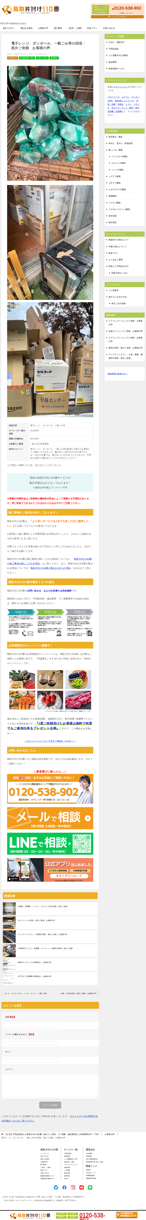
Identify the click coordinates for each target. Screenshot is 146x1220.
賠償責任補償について (47, 1176)
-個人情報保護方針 (92, 1159)
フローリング (113, 97)
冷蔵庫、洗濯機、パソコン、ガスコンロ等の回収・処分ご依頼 (42, 906)
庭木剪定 (113, 222)
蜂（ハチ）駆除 (116, 150)
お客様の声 (43, 28)
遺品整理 (113, 62)
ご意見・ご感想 (75, 28)
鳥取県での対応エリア (119, 240)
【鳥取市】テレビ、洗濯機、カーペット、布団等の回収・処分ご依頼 (45, 948)
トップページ (44, 1153)
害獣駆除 (113, 196)
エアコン (125, 97)
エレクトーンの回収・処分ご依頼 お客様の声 (36, 920)
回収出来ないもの (119, 273)
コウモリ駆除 (115, 203)
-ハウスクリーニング (70, 1164)
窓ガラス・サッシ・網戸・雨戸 (125, 108)
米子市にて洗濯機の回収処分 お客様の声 (34, 976)
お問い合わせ (109, 28)
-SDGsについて (91, 1172)
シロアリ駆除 (115, 176)
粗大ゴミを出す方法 (118, 297)
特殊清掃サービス (117, 68)
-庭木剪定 (67, 1176)
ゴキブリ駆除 (115, 183)
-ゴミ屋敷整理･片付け (71, 1159)
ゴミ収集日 (114, 290)
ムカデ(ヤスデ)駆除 (117, 189)
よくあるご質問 (116, 259)
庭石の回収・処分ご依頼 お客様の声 (126, 348)
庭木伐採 (113, 216)
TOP (52, 1134)
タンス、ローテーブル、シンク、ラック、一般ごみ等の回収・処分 (27, 993)
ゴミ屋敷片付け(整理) (118, 55)
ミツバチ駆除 (117, 170)
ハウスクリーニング (120, 87)
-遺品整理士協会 (91, 1178)
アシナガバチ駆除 (119, 156)
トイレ (128, 104)
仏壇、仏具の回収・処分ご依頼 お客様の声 (78, 993)
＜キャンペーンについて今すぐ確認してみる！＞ (50, 741)
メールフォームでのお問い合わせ (118, 16)
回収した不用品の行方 (119, 266)
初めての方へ (9, 28)
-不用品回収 (67, 1153)
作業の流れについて (118, 246)
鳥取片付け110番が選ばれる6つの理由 (51, 568)
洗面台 (120, 104)
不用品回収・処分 (27, 58)
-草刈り (66, 1178)
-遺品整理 (67, 1156)
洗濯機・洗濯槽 (114, 111)
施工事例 (58, 28)
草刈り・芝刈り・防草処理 (121, 143)
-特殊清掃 (67, 1167)
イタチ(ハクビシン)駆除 (119, 209)
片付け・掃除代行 (117, 42)
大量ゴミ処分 (42, 58)
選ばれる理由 (27, 28)
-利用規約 (89, 1156)
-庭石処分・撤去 (69, 1162)
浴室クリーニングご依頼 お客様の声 (126, 331)
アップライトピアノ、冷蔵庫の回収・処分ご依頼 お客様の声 (42, 934)
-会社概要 (89, 1153)
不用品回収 (114, 49)
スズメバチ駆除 (118, 163)
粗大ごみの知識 (118, 303)
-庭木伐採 (67, 1173)
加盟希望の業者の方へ (117, 374)
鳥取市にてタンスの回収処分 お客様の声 (34, 962)
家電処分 (54, 58)
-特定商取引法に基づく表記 (94, 1162)
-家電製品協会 (90, 1175)
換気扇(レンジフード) (124, 101)
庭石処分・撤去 (116, 137)
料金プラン (92, 28)
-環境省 (88, 1170)
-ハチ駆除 (67, 1170)
